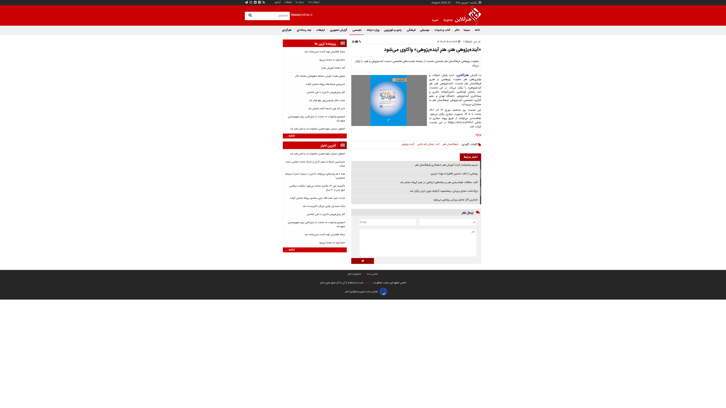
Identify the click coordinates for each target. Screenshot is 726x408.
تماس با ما (372, 274)
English (448, 20)
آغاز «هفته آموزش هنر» (333, 68)
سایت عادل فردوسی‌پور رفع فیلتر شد (327, 101)
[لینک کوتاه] (359, 42)
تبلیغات (288, 2)
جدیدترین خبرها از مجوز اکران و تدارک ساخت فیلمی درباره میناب (315, 164)
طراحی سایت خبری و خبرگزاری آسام (361, 292)
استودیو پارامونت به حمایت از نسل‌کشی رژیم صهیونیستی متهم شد (316, 119)
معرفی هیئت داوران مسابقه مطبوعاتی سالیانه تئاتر (320, 76)
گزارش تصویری (338, 30)
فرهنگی (411, 30)
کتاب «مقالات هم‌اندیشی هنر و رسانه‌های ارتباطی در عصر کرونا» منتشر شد (439, 182)
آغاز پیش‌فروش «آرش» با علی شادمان (326, 92)
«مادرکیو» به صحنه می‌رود (332, 60)
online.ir (302, 15)
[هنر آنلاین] (468, 15)
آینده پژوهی (407, 144)
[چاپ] (353, 42)
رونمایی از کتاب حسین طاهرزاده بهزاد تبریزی (454, 174)
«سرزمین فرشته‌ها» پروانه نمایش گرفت (325, 84)
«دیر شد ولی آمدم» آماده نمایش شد (326, 109)
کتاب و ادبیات (442, 30)
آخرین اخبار (328, 146)
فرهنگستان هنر (450, 144)
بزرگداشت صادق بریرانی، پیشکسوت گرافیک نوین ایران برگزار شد (444, 191)
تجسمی (357, 30)
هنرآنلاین (368, 283)
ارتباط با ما (314, 2)
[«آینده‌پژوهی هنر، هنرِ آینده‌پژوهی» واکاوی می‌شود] (389, 100)
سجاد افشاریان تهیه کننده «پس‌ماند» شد (324, 52)
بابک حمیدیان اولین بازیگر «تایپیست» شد (324, 206)
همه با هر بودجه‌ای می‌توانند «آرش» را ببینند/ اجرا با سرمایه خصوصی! (315, 176)
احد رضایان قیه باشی (428, 144)
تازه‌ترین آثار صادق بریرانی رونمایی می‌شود (455, 200)
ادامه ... (290, 136)
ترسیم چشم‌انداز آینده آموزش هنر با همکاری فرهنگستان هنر (446, 165)
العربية (435, 20)
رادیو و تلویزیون (392, 30)
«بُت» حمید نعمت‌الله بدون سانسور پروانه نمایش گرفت (317, 198)
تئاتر (456, 30)
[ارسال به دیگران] (356, 42)
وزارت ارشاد (372, 30)
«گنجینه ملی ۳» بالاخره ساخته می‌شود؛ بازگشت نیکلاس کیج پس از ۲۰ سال (317, 188)
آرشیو (278, 2)
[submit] (362, 261)
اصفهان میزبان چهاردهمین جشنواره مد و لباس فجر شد (317, 129)
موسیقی (424, 30)
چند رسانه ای (304, 30)
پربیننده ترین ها (325, 44)
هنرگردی (286, 30)
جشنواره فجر (354, 274)
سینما (467, 30)
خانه (477, 30)
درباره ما (300, 2)
